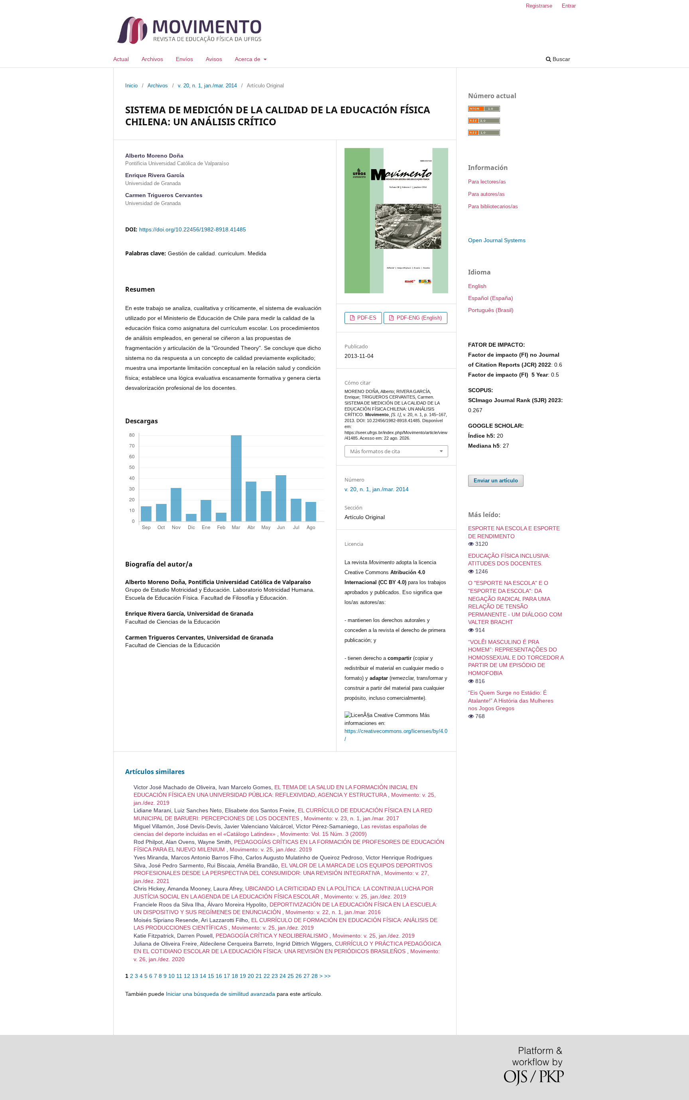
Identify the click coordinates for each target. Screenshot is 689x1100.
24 (283, 976)
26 (298, 976)
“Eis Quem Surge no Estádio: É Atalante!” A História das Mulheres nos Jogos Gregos (510, 700)
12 (187, 976)
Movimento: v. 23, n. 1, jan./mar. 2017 (351, 818)
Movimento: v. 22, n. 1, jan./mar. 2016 (333, 912)
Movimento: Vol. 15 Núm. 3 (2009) (323, 834)
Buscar (560, 59)
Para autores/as (486, 194)
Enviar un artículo (496, 481)
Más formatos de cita (375, 451)
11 (179, 976)
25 (290, 976)
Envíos (184, 59)
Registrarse (539, 6)
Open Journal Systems (497, 240)
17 (227, 976)
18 (235, 976)
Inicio (131, 86)
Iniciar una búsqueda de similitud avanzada (220, 994)
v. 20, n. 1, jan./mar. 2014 (207, 86)
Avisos (214, 59)
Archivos (152, 59)
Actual (121, 59)
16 (219, 976)
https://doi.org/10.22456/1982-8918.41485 (192, 229)
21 (259, 976)
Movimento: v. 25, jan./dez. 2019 (271, 849)
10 (171, 976)
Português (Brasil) (491, 310)
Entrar (569, 6)
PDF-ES (366, 318)
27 (306, 976)
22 (267, 976)
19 (243, 976)
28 (314, 976)
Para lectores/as (487, 182)
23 (275, 976)
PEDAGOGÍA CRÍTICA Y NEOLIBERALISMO (272, 935)
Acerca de (248, 59)
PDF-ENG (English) (418, 318)
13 (195, 976)
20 (251, 976)
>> (327, 976)
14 (203, 976)
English (477, 286)
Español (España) (490, 298)
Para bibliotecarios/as (493, 206)
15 (211, 976)
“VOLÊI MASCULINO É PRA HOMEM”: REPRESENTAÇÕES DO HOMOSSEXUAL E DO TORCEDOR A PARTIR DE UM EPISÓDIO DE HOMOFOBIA (515, 657)
